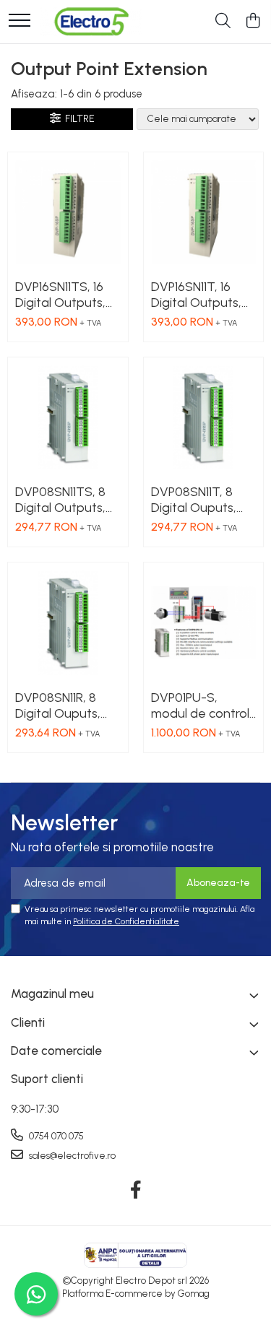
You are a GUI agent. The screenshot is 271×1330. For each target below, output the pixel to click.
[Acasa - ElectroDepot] (91, 21)
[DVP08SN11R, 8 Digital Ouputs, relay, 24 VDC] (68, 622)
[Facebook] (135, 1191)
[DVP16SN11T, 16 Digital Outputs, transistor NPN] (204, 212)
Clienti (28, 1022)
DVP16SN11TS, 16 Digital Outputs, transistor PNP (60, 294)
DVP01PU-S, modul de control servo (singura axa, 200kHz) (200, 705)
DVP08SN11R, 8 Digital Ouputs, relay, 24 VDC (57, 705)
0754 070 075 (55, 1136)
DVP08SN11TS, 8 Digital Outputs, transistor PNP (60, 500)
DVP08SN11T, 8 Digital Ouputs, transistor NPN (193, 500)
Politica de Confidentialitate (126, 921)
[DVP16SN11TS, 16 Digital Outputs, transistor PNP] (68, 212)
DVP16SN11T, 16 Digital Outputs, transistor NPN (196, 294)
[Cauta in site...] (223, 21)
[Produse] (19, 21)
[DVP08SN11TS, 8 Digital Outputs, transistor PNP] (68, 417)
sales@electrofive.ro (71, 1155)
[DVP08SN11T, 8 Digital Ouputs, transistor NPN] (204, 417)
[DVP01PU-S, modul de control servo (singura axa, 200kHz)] (204, 622)
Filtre (78, 119)
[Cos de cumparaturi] (252, 21)
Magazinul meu (52, 993)
